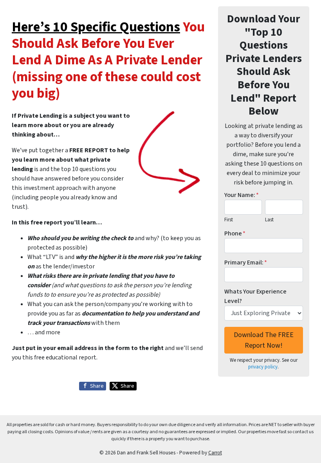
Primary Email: (245, 262)
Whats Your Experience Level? (255, 296)
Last (269, 219)
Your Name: (241, 195)
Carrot (215, 452)
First (228, 219)
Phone (234, 233)
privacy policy (263, 366)
